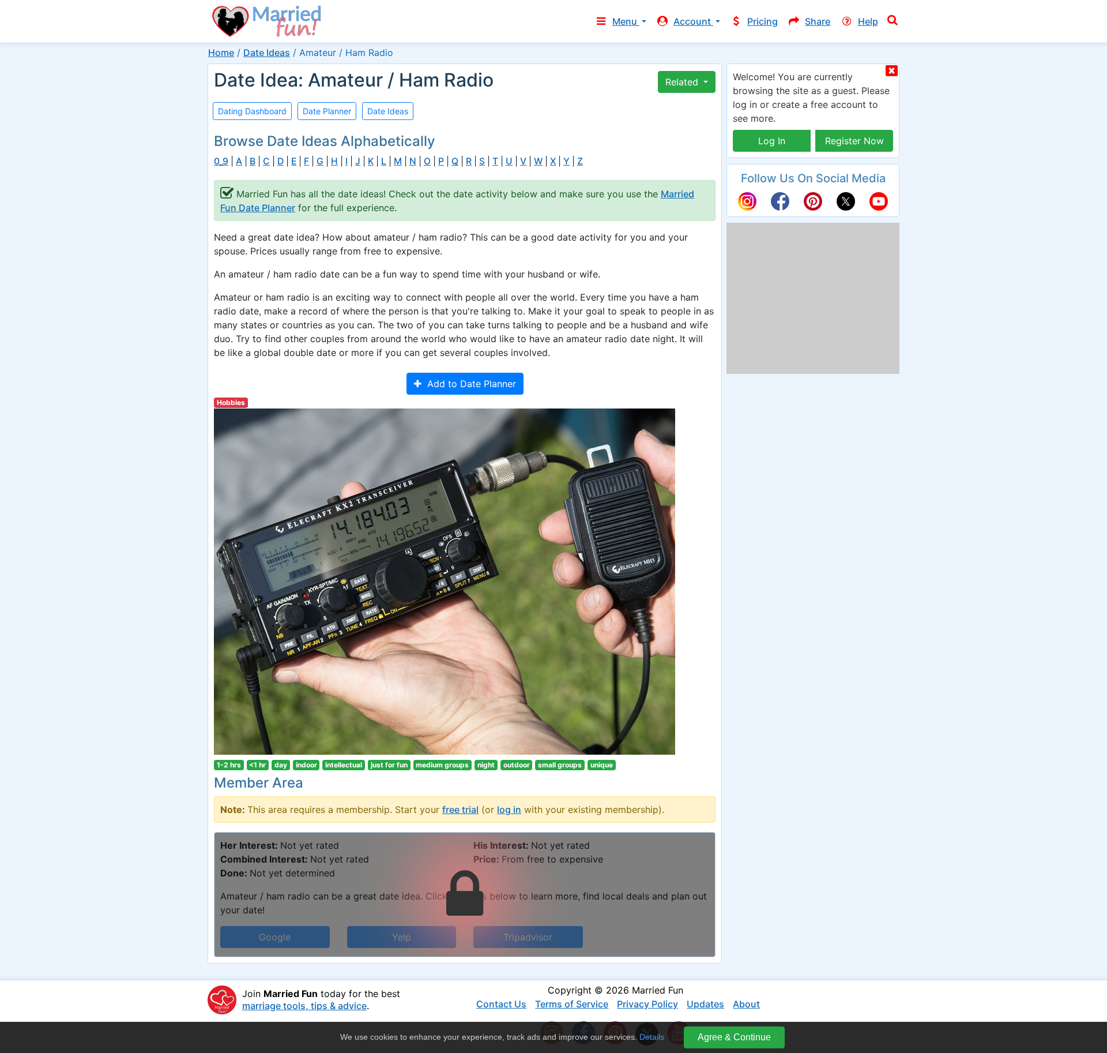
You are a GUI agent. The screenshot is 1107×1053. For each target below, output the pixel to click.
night (486, 764)
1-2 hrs (229, 764)
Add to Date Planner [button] (468, 383)
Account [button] (693, 21)
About (746, 1004)
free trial (460, 809)
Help (868, 21)
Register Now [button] (854, 141)
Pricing (762, 21)
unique (601, 764)
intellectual (343, 764)
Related (683, 82)
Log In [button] (771, 141)
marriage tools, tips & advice (304, 1005)
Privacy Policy (647, 1004)
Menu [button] (625, 21)
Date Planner (327, 111)
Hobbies (231, 402)
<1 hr (257, 764)
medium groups (442, 764)
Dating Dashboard (252, 111)
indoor (306, 764)
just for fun (389, 764)
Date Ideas (266, 52)
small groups (560, 764)
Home (221, 52)
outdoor (516, 764)
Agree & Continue (734, 1037)
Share (817, 21)
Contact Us (501, 1004)
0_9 (221, 161)
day (280, 764)
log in (509, 809)
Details (651, 1036)
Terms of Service (571, 1004)
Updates (705, 1004)
